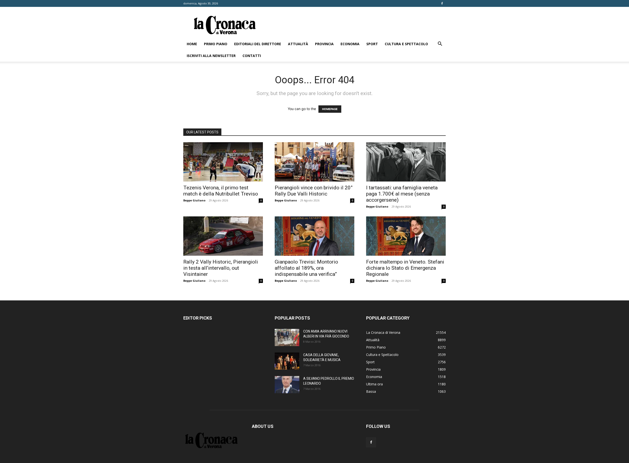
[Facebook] (442, 3)
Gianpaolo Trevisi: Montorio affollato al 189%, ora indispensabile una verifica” (306, 268)
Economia (350, 44)
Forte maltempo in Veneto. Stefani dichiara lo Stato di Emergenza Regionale (405, 268)
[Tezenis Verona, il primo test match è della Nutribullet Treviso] (223, 162)
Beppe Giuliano (194, 200)
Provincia (324, 44)
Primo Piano (215, 44)
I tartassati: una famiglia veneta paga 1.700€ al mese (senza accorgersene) (402, 194)
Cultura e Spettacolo (406, 44)
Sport (372, 44)
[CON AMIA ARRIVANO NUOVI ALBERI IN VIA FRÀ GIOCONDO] (287, 337)
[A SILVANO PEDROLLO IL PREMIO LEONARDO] (287, 384)
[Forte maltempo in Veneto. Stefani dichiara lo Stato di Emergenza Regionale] (406, 236)
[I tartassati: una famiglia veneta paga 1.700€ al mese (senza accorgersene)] (406, 162)
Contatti (252, 55)
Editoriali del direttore (257, 44)
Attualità (298, 44)
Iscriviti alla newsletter (211, 55)
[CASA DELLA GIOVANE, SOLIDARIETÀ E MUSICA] (287, 361)
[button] (440, 44)
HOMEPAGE (330, 109)
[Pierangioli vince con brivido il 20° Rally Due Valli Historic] (314, 162)
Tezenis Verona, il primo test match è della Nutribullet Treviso (220, 191)
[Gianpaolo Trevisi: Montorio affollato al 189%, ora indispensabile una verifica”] (314, 236)
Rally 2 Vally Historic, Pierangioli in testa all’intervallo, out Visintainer (220, 268)
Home (192, 44)
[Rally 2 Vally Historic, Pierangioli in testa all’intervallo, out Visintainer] (223, 236)
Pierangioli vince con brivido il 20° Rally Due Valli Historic (314, 191)
